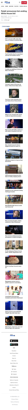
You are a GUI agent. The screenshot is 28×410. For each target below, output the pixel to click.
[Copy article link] (8, 20)
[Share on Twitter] (6, 20)
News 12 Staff (4, 16)
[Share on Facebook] (5, 20)
